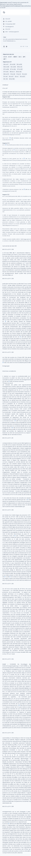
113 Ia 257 (5, 88)
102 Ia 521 (10, 589)
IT (25, 46)
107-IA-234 (13, 69)
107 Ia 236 (15, 774)
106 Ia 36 (24, 611)
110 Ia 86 (28, 549)
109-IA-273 (6, 74)
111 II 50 (7, 774)
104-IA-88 (13, 67)
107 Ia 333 (27, 458)
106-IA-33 (19, 67)
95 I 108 (15, 517)
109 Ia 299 (20, 674)
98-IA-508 (11, 79)
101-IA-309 (12, 64)
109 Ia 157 (23, 619)
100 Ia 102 (11, 551)
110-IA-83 (13, 74)
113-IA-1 (16, 76)
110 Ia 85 (27, 529)
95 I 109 (25, 551)
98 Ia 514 (25, 589)
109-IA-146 (18, 71)
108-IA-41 (12, 71)
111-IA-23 (19, 74)
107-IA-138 (6, 69)
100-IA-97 (6, 64)
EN (27, 46)
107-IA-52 (6, 71)
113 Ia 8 (15, 691)
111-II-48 (5, 76)
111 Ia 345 (5, 568)
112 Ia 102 (15, 549)
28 (5, 56)
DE (21, 46)
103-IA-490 (6, 67)
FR (23, 46)
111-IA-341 (24, 74)
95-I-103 (6, 79)
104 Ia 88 (27, 774)
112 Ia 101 (20, 529)
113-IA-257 (22, 76)
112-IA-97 (11, 76)
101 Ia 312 (7, 681)
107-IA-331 (19, 69)
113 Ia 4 (7, 529)
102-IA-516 (19, 64)
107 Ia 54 (14, 494)
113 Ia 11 (7, 674)
